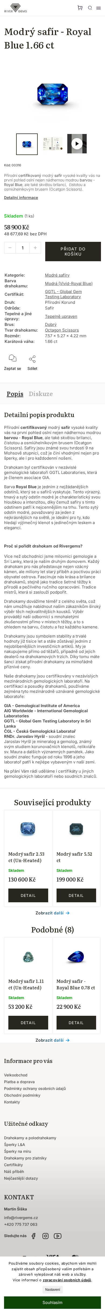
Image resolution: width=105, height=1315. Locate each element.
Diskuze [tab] (41, 393)
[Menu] (98, 8)
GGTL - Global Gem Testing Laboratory (63, 294)
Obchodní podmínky (22, 1095)
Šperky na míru (17, 1151)
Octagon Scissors (62, 330)
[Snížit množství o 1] (10, 248)
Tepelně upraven (61, 316)
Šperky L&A (14, 1144)
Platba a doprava (19, 1081)
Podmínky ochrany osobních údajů (35, 1088)
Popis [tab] (15, 393)
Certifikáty (13, 1164)
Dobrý (51, 324)
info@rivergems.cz (21, 1217)
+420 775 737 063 (20, 1224)
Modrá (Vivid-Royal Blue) (69, 283)
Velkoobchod (15, 1075)
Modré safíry (57, 275)
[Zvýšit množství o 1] (35, 248)
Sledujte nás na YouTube (58, 1236)
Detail (28, 895)
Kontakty (12, 1102)
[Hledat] (90, 8)
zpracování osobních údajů (67, 1280)
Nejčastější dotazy (21, 1178)
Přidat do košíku (73, 251)
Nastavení (52, 1290)
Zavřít (88, 375)
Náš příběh (14, 1171)
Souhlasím (52, 1302)
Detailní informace (21, 197)
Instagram (45, 1236)
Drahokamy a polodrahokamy (30, 1137)
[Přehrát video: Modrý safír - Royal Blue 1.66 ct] (77, 143)
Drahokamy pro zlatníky (25, 1158)
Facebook (33, 1236)
